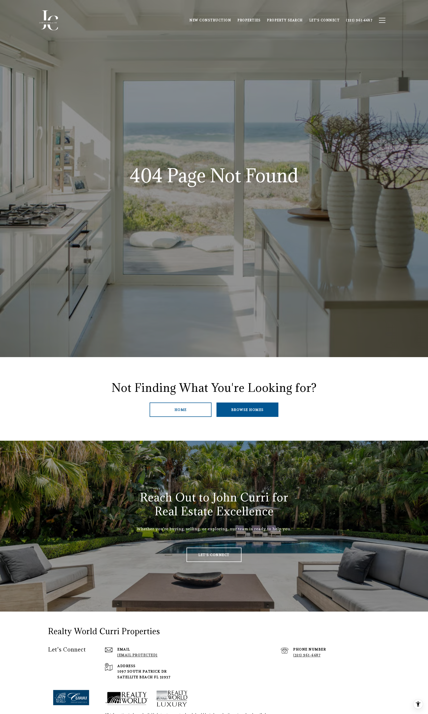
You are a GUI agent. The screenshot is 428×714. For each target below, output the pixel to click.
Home (181, 410)
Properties (249, 20)
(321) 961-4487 (307, 655)
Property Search (285, 20)
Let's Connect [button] (214, 555)
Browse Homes (247, 410)
